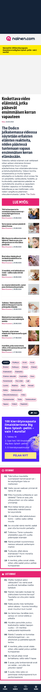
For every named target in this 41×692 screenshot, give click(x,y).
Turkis (20, 399)
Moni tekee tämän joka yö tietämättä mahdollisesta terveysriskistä (11, 258)
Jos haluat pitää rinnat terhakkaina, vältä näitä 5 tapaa (22, 657)
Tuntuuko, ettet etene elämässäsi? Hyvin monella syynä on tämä (14, 333)
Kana (32, 376)
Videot (14, 404)
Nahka (5, 390)
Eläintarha (18, 372)
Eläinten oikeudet (9, 376)
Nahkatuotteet (16, 390)
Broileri (5, 367)
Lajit (27, 381)
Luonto (5, 386)
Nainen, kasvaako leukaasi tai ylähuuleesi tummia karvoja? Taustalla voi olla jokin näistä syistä (21, 596)
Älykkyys (15, 363)
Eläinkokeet (7, 372)
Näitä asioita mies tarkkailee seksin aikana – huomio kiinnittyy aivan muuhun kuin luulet (23, 606)
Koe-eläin (19, 381)
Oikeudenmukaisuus (10, 395)
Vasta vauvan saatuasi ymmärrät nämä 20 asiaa (13, 225)
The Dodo (30, 194)
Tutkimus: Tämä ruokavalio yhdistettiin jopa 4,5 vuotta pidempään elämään (12, 305)
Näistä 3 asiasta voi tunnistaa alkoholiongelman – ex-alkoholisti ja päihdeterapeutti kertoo (21, 638)
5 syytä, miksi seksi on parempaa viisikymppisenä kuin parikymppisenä (22, 674)
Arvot (25, 363)
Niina (3, 122)
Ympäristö (23, 404)
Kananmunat (7, 381)
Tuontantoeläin (8, 399)
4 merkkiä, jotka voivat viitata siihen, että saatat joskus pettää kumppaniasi (14, 348)
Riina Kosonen (7, 218)
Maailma (15, 386)
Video (23, 395)
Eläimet (25, 367)
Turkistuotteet (31, 399)
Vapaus (5, 404)
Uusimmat (9, 470)
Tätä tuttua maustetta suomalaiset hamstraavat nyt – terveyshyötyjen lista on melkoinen (13, 212)
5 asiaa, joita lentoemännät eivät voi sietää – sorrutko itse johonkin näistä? (22, 665)
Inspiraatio (23, 376)
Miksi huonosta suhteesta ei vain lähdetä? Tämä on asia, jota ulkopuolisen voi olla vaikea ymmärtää (14, 241)
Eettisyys (15, 367)
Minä (23, 386)
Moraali (30, 386)
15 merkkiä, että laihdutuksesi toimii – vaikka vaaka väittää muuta (13, 272)
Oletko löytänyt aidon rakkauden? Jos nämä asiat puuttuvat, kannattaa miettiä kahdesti (21, 584)
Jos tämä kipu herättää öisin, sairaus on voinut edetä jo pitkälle (20, 616)
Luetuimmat (10, 574)
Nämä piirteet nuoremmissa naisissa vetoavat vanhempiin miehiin (13, 319)
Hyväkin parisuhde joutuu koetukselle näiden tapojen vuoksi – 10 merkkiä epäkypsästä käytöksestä (20, 626)
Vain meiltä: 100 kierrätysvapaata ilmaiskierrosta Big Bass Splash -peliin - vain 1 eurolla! (20, 50)
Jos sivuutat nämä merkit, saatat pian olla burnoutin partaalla (14, 286)
